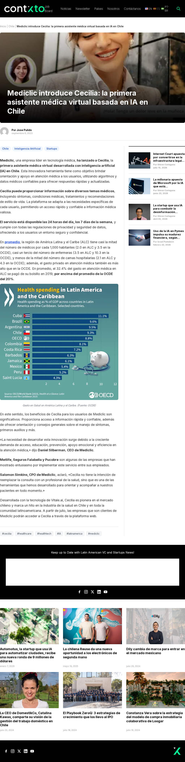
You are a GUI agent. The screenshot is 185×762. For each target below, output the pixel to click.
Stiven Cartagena (166, 164)
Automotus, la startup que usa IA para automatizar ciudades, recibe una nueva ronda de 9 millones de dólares (27, 655)
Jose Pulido (24, 130)
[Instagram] (86, 592)
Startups (51, 148)
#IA (59, 533)
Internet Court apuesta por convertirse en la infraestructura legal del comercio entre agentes (169, 160)
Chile (11, 26)
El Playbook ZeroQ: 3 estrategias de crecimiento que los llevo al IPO (91, 715)
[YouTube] (105, 592)
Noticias (66, 8)
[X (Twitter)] (92, 592)
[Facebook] (79, 592)
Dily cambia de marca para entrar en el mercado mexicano (155, 651)
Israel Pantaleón (166, 241)
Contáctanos (132, 8)
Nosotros (113, 8)
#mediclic (94, 533)
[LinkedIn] (99, 592)
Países (98, 8)
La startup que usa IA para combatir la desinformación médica (167, 210)
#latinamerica (74, 533)
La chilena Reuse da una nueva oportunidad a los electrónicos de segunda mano (90, 653)
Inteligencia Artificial (27, 148)
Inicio (3, 26)
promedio (12, 242)
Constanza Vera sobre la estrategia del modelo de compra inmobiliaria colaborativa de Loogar (154, 717)
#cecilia (6, 533)
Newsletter (83, 8)
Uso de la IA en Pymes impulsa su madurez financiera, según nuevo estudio (168, 236)
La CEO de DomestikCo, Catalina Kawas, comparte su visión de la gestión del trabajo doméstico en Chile (26, 719)
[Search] (178, 9)
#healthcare (24, 533)
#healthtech (44, 533)
